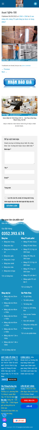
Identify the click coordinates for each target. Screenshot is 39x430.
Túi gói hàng (27, 296)
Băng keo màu (8, 267)
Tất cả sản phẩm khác (28, 333)
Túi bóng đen (27, 304)
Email (6, 178)
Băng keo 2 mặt (9, 260)
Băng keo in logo (9, 271)
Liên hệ (29, 406)
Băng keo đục (8, 246)
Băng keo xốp (28, 328)
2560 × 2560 (23, 16)
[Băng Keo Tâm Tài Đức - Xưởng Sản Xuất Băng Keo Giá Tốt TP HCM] (19, 4)
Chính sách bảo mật (27, 374)
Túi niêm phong (28, 300)
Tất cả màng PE (26, 287)
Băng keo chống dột (30, 325)
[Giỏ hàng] (35, 4)
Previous (6, 69)
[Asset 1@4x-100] (19, 43)
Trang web (7, 188)
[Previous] (2, 112)
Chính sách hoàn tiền (30, 371)
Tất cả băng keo (7, 276)
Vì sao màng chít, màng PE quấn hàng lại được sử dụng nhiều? (18, 19)
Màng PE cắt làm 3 (29, 275)
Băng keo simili (9, 263)
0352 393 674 (29, 400)
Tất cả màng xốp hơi (9, 350)
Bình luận (7, 149)
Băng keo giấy (9, 256)
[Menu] (3, 3)
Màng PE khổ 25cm (30, 242)
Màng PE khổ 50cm (30, 246)
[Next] (37, 112)
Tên (6, 168)
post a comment (26, 65)
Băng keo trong (9, 242)
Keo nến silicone (28, 321)
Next (4, 72)
